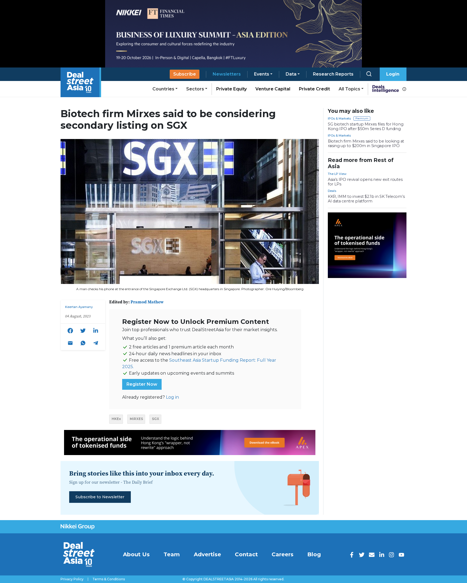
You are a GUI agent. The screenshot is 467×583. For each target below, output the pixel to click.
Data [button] (291, 74)
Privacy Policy (72, 579)
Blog (314, 554)
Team (172, 554)
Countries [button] (163, 88)
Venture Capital (272, 88)
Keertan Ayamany (79, 307)
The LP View (337, 174)
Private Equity (231, 88)
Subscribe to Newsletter (99, 496)
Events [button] (261, 74)
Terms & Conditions (108, 579)
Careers (282, 554)
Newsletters (227, 74)
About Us (136, 554)
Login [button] (392, 74)
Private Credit (314, 88)
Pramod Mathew (147, 302)
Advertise (207, 554)
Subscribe (184, 74)
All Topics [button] (349, 88)
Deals (332, 191)
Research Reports (333, 74)
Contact (246, 554)
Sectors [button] (195, 88)
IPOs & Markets (339, 118)
